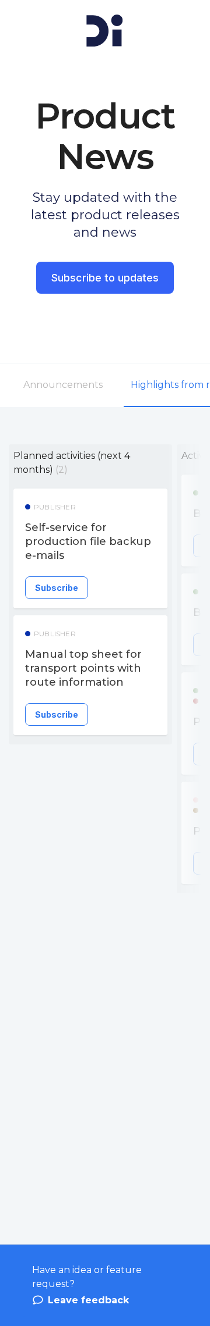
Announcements (63, 384)
